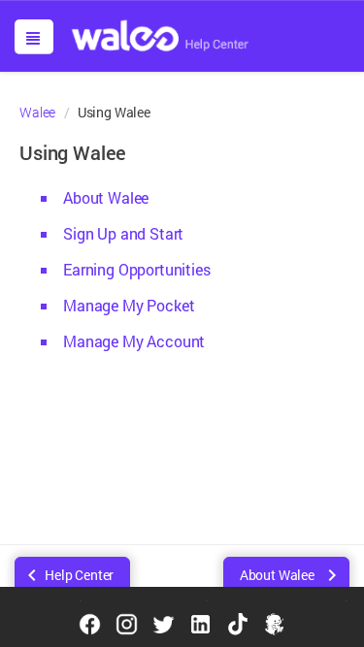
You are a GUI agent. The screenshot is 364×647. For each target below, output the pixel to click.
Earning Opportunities (137, 269)
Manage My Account (134, 341)
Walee (37, 112)
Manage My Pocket (128, 305)
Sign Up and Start (123, 233)
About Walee (106, 197)
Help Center (79, 575)
